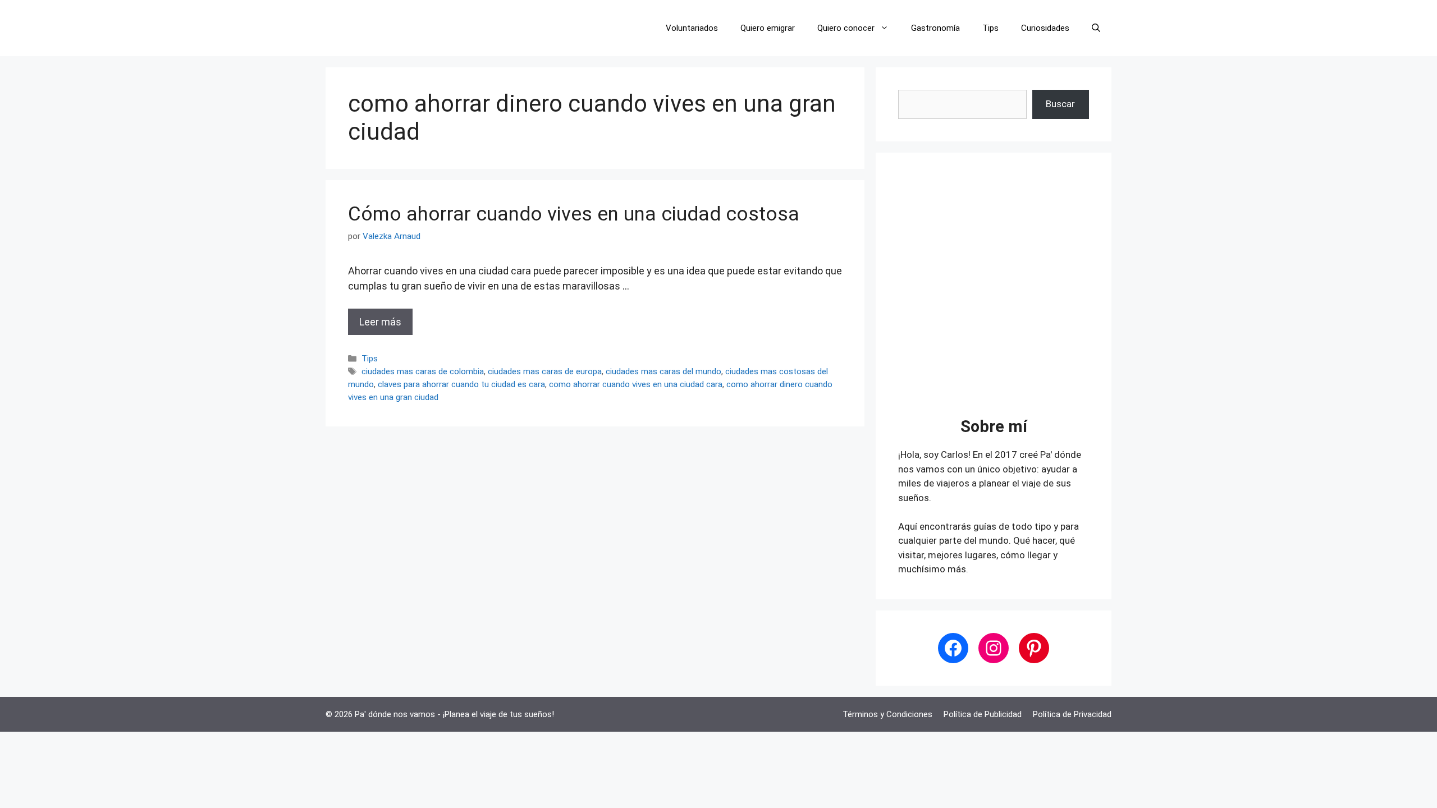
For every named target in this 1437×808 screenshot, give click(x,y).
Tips (990, 28)
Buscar (1060, 103)
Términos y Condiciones (887, 714)
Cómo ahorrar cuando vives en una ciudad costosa (573, 214)
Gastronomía (935, 28)
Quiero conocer (846, 28)
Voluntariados (692, 28)
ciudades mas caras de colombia (422, 371)
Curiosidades (1045, 28)
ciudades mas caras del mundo (663, 371)
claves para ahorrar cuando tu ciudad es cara (461, 384)
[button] (1096, 28)
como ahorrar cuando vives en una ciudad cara (635, 384)
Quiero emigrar (767, 28)
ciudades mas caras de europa (545, 371)
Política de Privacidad (1072, 714)
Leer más (380, 322)
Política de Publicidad (983, 714)
